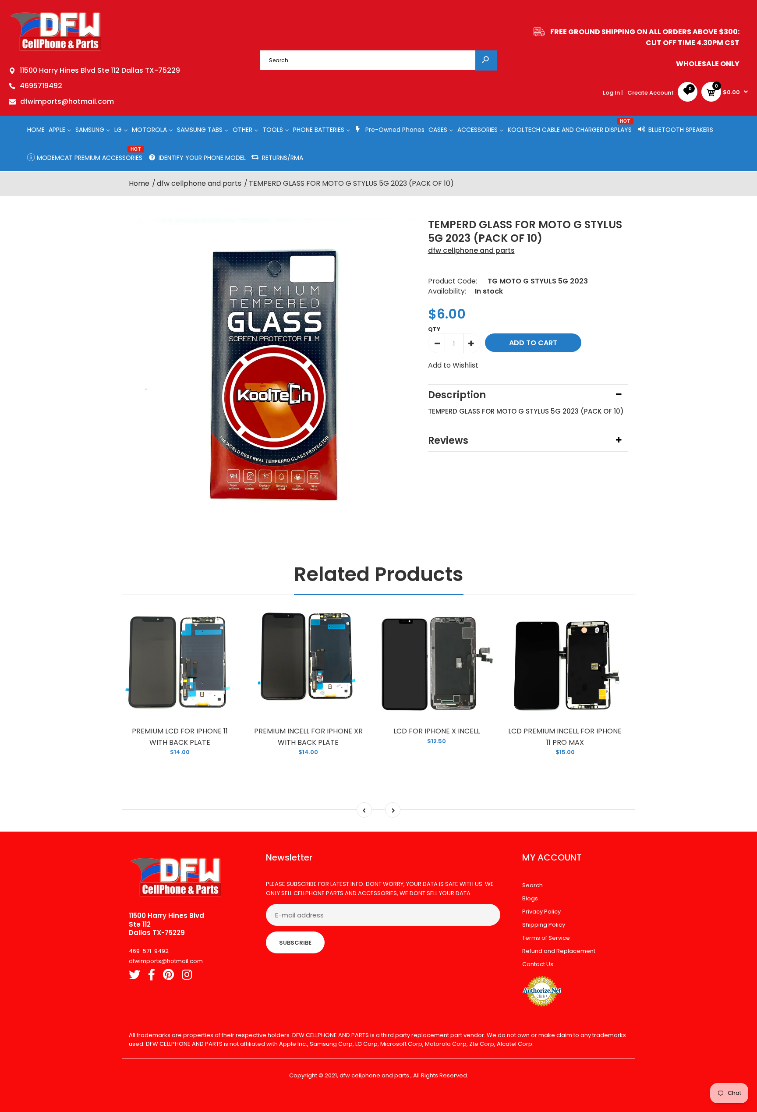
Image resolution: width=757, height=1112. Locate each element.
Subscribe (295, 942)
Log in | (613, 93)
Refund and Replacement (558, 951)
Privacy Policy (541, 911)
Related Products (378, 574)
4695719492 (41, 86)
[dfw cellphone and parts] (56, 50)
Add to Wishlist (453, 365)
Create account (650, 93)
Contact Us (537, 964)
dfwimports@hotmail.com (67, 101)
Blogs (530, 898)
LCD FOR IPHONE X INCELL (436, 731)
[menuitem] (36, 129)
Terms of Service (546, 938)
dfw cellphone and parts (471, 250)
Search (532, 885)
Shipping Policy (543, 925)
